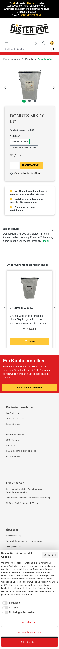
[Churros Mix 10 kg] (29, 289)
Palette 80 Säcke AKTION (24, 148)
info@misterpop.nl (14, 413)
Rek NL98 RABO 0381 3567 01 (21, 451)
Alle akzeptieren (29, 642)
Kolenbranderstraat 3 (16, 434)
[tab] (28, 235)
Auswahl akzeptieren (29, 632)
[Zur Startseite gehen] (29, 29)
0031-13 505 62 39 (15, 419)
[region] (29, 87)
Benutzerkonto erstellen (29, 387)
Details (31, 341)
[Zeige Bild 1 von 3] (24, 101)
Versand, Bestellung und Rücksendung (24, 541)
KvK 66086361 (13, 456)
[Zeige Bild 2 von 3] (29, 101)
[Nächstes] (53, 86)
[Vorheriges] (5, 86)
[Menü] (6, 43)
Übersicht (51, 555)
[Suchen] (52, 49)
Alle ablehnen (29, 622)
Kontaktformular (13, 424)
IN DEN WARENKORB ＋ (32, 165)
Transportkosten (14, 547)
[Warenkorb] (51, 43)
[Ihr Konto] (43, 43)
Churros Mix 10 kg (21, 307)
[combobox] (26, 49)
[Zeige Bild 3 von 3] (35, 101)
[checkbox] (10, 603)
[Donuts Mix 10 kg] (29, 87)
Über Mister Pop (14, 536)
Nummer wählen (20, 141)
